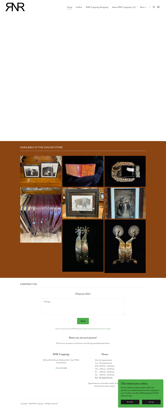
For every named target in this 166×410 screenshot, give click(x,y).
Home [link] (69, 7)
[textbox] (83, 306)
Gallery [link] (79, 7)
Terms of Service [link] (102, 329)
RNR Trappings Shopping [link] (97, 7)
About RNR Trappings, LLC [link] (124, 7)
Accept (151, 402)
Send (83, 321)
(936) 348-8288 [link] (61, 368)
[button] (143, 7)
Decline (130, 402)
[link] (15, 6)
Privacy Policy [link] (90, 329)
